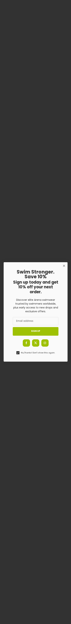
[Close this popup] (64, 266)
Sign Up (35, 331)
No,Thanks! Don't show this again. (38, 352)
